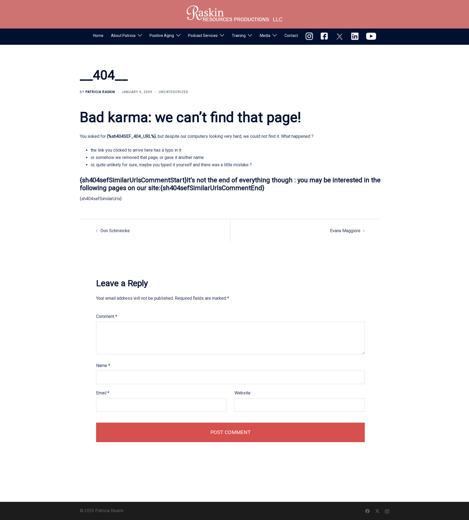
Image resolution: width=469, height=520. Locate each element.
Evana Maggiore (345, 230)
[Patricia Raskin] (234, 13)
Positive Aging (162, 35)
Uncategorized (173, 92)
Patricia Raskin (100, 92)
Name (103, 365)
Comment (106, 316)
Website (242, 392)
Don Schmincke (115, 230)
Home (98, 35)
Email (102, 392)
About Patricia (123, 35)
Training (239, 35)
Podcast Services (203, 35)
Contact (291, 35)
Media (265, 35)
